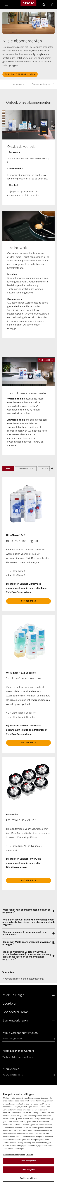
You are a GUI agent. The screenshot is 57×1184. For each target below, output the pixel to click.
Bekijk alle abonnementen (20, 74)
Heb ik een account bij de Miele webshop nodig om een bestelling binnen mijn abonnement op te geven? (28, 922)
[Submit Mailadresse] (53, 1075)
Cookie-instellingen (28, 1178)
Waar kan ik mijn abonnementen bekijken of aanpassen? (26, 911)
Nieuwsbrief (10, 1069)
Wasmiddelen (26, 469)
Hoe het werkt (17, 84)
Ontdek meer (28, 601)
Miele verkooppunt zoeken (20, 1032)
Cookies (29, 1155)
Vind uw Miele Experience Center (17, 1057)
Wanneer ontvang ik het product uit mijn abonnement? (24, 933)
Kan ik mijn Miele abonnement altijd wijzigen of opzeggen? (28, 943)
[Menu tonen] (7, 5)
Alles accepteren (28, 1161)
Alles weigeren (28, 1170)
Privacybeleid (19, 1155)
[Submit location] (53, 1039)
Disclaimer (8, 1155)
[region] (28, 1134)
